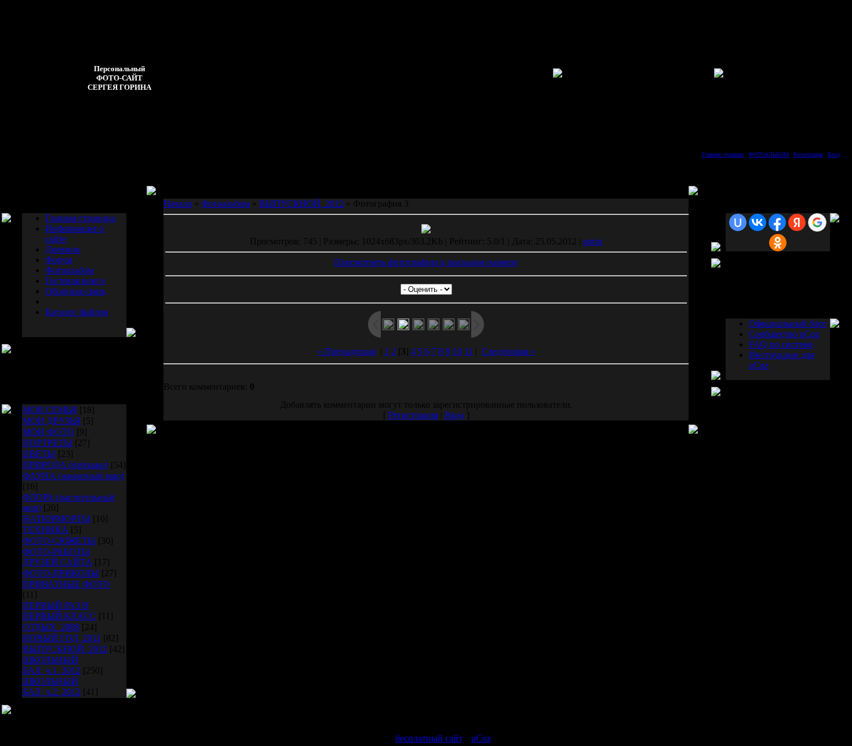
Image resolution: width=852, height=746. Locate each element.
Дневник (63, 249)
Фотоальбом (69, 270)
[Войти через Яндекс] (797, 222)
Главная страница (723, 154)
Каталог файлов (76, 312)
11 (468, 351)
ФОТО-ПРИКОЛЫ (61, 573)
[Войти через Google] (817, 222)
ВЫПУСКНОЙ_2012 (65, 649)
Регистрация (808, 154)
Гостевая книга (75, 281)
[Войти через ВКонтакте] (757, 222)
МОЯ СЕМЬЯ (50, 410)
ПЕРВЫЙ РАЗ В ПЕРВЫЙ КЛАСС (59, 611)
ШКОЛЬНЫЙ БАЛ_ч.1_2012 (52, 665)
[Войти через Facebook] (777, 222)
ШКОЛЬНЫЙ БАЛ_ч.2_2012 (52, 686)
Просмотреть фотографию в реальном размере (426, 262)
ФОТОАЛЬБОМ (768, 154)
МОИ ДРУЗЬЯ (52, 421)
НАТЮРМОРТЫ (56, 519)
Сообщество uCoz (784, 334)
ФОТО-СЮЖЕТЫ (59, 541)
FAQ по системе (781, 344)
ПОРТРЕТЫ (47, 443)
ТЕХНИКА (45, 530)
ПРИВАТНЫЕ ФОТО (66, 584)
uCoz (481, 738)
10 (457, 351)
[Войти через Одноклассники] (778, 242)
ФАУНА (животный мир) (73, 476)
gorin (592, 241)
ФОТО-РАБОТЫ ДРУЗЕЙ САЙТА (57, 557)
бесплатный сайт (429, 738)
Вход (834, 154)
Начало (177, 204)
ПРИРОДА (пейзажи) (65, 465)
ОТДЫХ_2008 (51, 627)
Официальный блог (788, 323)
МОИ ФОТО (48, 432)
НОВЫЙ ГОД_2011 (62, 638)
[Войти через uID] (738, 222)
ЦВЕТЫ (39, 454)
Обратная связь (75, 291)
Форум (58, 260)
